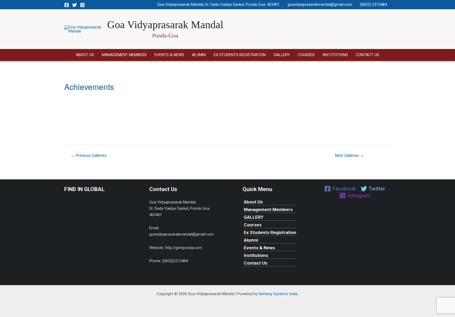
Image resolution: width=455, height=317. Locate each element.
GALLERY (282, 54)
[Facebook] (66, 5)
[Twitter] (74, 5)
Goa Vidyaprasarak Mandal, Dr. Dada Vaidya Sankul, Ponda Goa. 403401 (218, 4)
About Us (85, 54)
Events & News (169, 54)
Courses (306, 54)
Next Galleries (349, 156)
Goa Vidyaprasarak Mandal (165, 25)
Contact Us (367, 54)
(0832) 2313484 (373, 4)
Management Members (124, 54)
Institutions (335, 54)
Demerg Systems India (278, 293)
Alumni (199, 54)
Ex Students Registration (240, 54)
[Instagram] (82, 5)
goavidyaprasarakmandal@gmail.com (320, 4)
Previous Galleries (89, 156)
